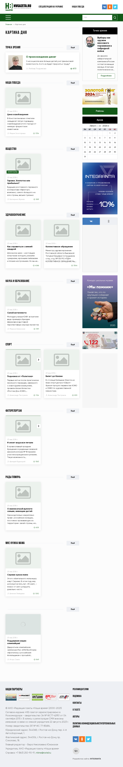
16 (115, 142)
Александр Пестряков (19, 395)
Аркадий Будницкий (17, 461)
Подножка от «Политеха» (20, 376)
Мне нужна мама (15, 543)
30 (115, 152)
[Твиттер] (115, 6)
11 (89, 142)
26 (95, 152)
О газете (76, 710)
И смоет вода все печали (20, 443)
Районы (100, 111)
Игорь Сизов (15, 659)
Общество (11, 149)
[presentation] (39, 360)
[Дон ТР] (63, 697)
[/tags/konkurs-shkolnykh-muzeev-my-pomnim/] (100, 301)
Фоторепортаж (14, 411)
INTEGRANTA (87, 759)
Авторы (76, 716)
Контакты (77, 703)
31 (85, 157)
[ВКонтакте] (104, 6)
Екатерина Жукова (17, 199)
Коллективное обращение (59, 247)
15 (110, 142)
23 (115, 147)
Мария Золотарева (17, 133)
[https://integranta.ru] (100, 188)
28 (105, 152)
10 (85, 142)
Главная (9, 24)
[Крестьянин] (37, 697)
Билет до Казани (54, 376)
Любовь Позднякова (37, 69)
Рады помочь (13, 477)
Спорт (9, 344)
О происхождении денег (41, 57)
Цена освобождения (17, 115)
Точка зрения (13, 47)
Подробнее (106, 76)
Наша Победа (13, 83)
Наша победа (78, 7)
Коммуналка (13, 172)
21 (105, 147)
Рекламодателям (81, 689)
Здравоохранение (16, 215)
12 (95, 142)
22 (110, 147)
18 (90, 147)
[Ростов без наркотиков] (11, 697)
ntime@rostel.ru (43, 753)
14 (105, 142)
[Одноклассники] (109, 6)
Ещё (73, 48)
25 (90, 152)
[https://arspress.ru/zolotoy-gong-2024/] (100, 94)
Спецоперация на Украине (51, 7)
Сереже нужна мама (17, 575)
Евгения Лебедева (17, 593)
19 (95, 147)
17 (85, 147)
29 (110, 152)
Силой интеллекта (16, 313)
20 (100, 147)
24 (85, 152)
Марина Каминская (17, 329)
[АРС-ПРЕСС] (50, 697)
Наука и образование (18, 281)
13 (100, 142)
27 (100, 152)
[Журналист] (24, 697)
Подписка (77, 696)
